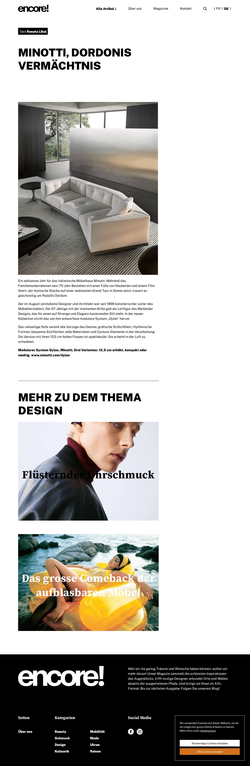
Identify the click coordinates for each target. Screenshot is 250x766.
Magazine (160, 8)
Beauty (60, 731)
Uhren (95, 744)
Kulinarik (62, 751)
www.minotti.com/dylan (50, 354)
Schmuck (62, 737)
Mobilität (97, 731)
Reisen (95, 751)
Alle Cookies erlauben (210, 751)
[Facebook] (131, 732)
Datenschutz (208, 730)
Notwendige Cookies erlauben (210, 743)
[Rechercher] (205, 9)
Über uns (135, 8)
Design (60, 744)
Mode (94, 737)
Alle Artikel (105, 8)
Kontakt (186, 8)
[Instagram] (140, 732)
